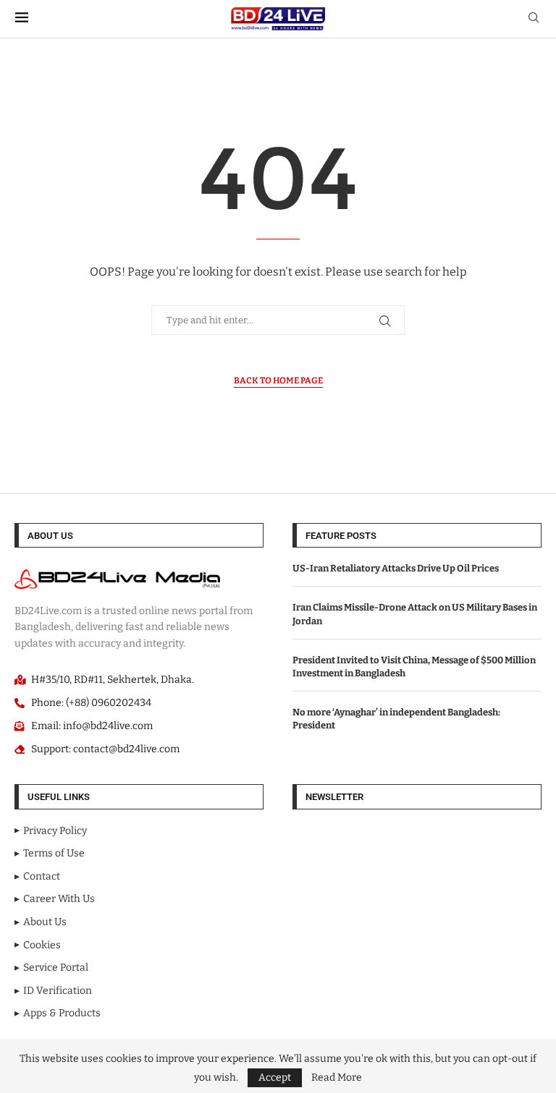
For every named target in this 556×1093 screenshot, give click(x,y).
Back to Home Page (278, 380)
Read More (336, 1078)
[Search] (533, 18)
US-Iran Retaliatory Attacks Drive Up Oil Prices (395, 568)
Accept (274, 1077)
